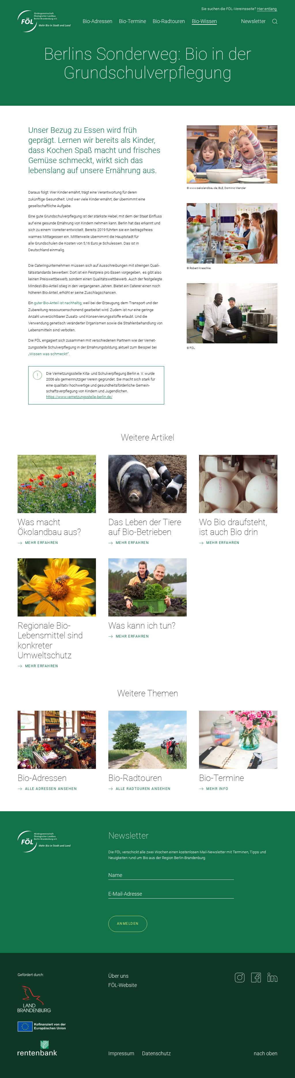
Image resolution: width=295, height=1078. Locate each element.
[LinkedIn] (272, 977)
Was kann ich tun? (141, 626)
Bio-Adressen (42, 778)
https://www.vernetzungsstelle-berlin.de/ (79, 397)
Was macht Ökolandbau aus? (49, 527)
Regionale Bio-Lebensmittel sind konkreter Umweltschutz (50, 640)
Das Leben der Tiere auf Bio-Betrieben (144, 527)
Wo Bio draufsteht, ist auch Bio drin (233, 527)
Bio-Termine (221, 778)
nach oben (265, 1053)
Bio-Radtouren (135, 778)
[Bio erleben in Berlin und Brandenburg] (44, 21)
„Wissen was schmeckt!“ (48, 354)
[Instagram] (240, 977)
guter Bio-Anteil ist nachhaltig (58, 303)
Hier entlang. (267, 9)
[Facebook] (256, 977)
